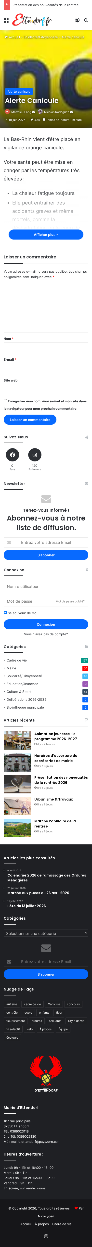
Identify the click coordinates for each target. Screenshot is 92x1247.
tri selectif (13, 1029)
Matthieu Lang (21, 112)
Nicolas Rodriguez (56, 112)
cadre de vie (32, 1004)
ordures (37, 1021)
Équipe (63, 1029)
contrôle (12, 1012)
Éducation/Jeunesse (22, 684)
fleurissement (15, 1021)
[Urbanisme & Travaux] (17, 806)
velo (30, 1029)
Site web (10, 380)
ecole (28, 1012)
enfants (44, 1012)
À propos (45, 1029)
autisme (11, 1004)
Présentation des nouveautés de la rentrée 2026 (50, 5)
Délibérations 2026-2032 (26, 699)
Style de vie (76, 1021)
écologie (12, 1037)
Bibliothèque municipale (25, 707)
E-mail (10, 359)
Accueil (14, 37)
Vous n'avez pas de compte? (46, 634)
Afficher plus (45, 234)
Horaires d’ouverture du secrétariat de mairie (55, 758)
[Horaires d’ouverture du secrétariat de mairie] (17, 762)
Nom (8, 339)
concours (73, 1004)
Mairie (11, 668)
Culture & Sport (19, 692)
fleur (59, 1012)
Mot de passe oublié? (70, 601)
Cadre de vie (17, 660)
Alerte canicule (73, 37)
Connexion (46, 624)
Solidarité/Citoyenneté (41, 37)
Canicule (54, 1004)
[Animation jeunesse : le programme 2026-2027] (17, 740)
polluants (55, 1021)
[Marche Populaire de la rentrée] (17, 828)
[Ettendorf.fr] (32, 19)
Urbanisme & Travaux (53, 799)
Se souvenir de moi (22, 613)
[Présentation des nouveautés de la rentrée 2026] (17, 784)
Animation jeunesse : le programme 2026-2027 (55, 736)
